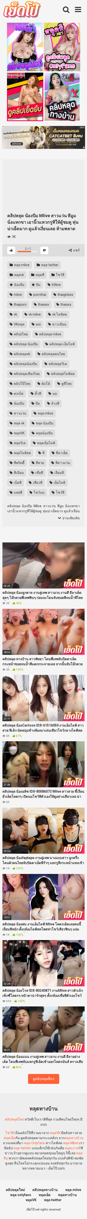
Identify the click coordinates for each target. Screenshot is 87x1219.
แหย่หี (17, 492)
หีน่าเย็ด (61, 453)
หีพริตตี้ (18, 463)
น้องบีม (18, 285)
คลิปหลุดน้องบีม (25, 364)
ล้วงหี (55, 403)
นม (54, 393)
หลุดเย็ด (9, 1138)
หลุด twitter (49, 265)
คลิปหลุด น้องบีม (25, 344)
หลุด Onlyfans (34, 1143)
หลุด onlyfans (20, 1195)
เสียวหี (37, 483)
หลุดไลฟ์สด (22, 453)
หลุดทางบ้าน (74, 1138)
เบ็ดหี (17, 483)
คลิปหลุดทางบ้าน (45, 1190)
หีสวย (39, 463)
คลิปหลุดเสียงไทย (26, 374)
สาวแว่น (19, 413)
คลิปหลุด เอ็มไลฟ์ (62, 344)
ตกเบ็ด (18, 393)
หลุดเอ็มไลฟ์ (45, 443)
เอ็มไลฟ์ (59, 483)
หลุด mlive (21, 265)
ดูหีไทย (66, 384)
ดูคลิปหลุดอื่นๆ (43, 1079)
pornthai (39, 295)
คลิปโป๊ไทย (21, 384)
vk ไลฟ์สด (59, 314)
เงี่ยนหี (59, 473)
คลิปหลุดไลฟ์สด (62, 374)
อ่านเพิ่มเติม (71, 518)
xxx (38, 324)
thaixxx (65, 304)
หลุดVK (18, 433)
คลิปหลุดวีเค (57, 364)
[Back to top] (78, 1209)
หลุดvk (18, 275)
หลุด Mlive (70, 1143)
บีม (37, 285)
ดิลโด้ (45, 384)
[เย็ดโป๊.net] (21, 10)
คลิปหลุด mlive (49, 334)
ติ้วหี (37, 393)
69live (56, 285)
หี (43, 453)
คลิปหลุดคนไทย (53, 354)
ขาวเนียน (58, 324)
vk (15, 314)
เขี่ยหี (39, 473)
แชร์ (76, 250)
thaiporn (20, 304)
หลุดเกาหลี (73, 1148)
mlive (17, 295)
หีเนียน (18, 473)
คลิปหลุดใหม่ (14, 1119)
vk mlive (34, 314)
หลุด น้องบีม (44, 423)
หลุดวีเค (19, 443)
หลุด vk (18, 423)
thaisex (43, 304)
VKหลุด (18, 324)
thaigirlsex (65, 295)
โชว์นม (38, 492)
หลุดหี (39, 275)
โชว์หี (59, 275)
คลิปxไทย (20, 334)
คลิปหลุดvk (21, 354)
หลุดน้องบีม (44, 433)
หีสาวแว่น (62, 463)
